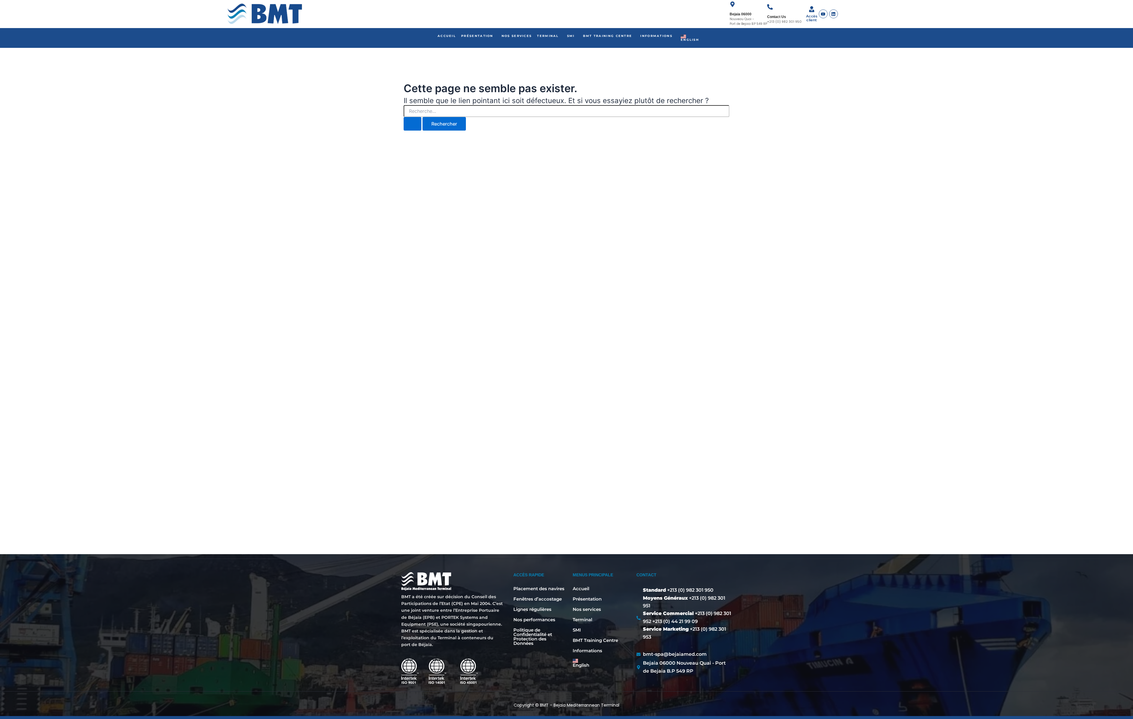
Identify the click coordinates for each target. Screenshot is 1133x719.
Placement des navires (538, 588)
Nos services (517, 36)
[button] (479, 36)
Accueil (447, 36)
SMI (571, 36)
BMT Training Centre (607, 36)
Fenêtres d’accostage (537, 599)
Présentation (477, 36)
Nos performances (534, 619)
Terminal (548, 36)
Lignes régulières (532, 609)
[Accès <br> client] (812, 9)
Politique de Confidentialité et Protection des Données (532, 636)
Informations (656, 36)
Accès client (811, 18)
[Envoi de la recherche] (412, 124)
